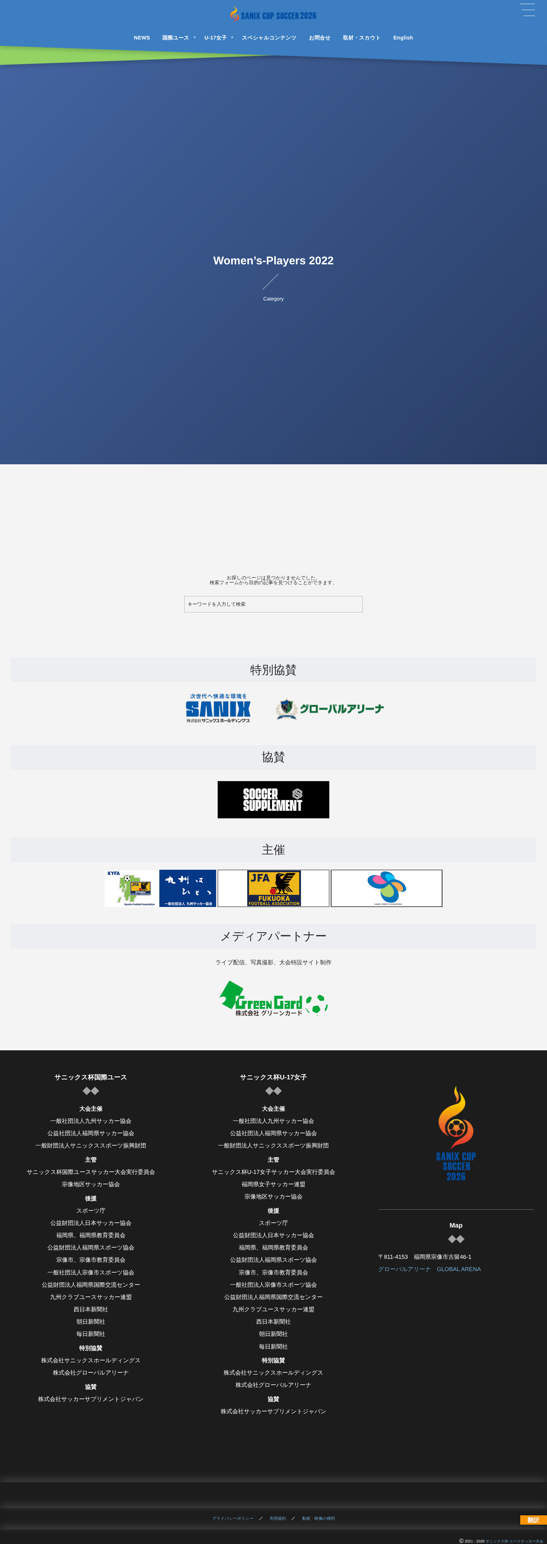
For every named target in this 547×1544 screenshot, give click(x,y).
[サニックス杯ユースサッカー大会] (273, 14)
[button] (527, 10)
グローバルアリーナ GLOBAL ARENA (429, 1269)
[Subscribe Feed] (299, 1495)
